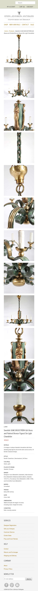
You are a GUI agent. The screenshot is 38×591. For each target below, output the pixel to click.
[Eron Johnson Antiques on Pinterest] (12, 587)
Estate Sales (7, 535)
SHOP (6, 24)
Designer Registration (10, 525)
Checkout (30, 7)
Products (11, 31)
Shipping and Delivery (10, 556)
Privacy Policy (8, 569)
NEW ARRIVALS (15, 24)
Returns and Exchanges (11, 552)
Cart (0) (22, 7)
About (5, 565)
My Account (11, 7)
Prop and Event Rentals (11, 539)
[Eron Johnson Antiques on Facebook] (6, 587)
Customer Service (9, 532)
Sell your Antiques (9, 529)
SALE (32, 24)
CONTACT (25, 24)
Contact (6, 549)
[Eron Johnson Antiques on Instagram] (17, 587)
